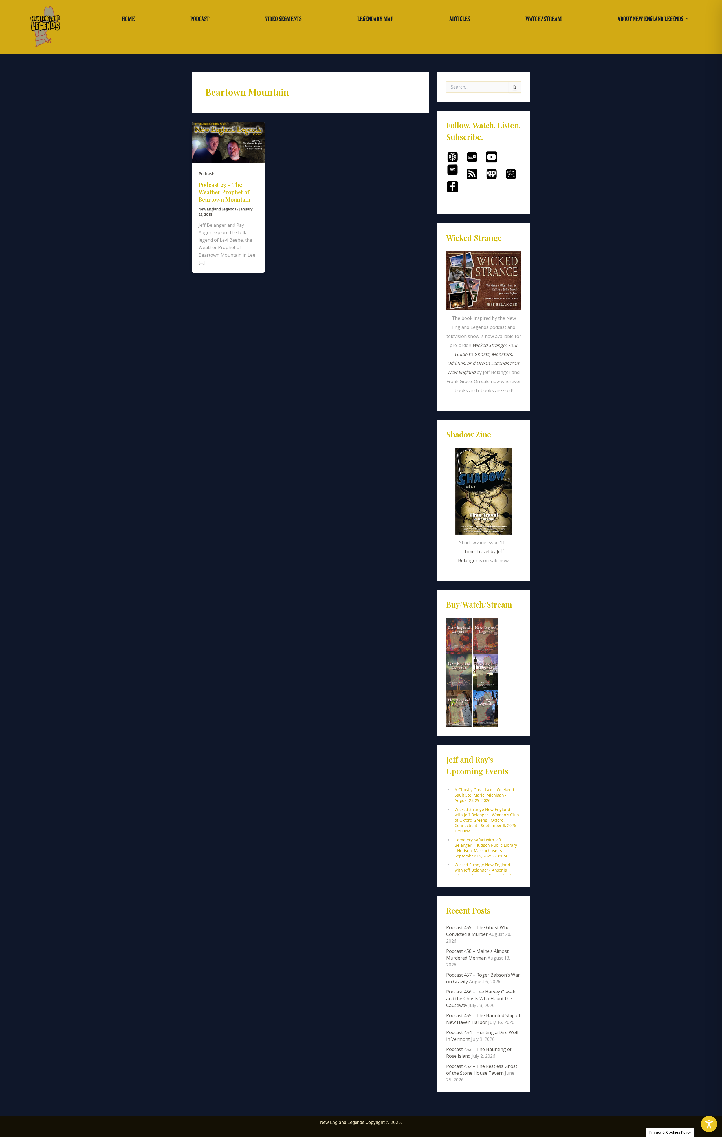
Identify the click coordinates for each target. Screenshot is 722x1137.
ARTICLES (459, 19)
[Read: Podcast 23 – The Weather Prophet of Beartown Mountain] (228, 142)
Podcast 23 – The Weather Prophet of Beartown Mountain (224, 192)
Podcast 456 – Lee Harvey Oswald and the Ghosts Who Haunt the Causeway (481, 998)
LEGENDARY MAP (375, 19)
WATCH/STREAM (543, 19)
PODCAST (199, 19)
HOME (128, 19)
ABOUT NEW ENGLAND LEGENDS (650, 19)
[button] (653, 19)
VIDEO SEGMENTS (283, 19)
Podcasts (207, 173)
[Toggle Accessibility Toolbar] (709, 1124)
